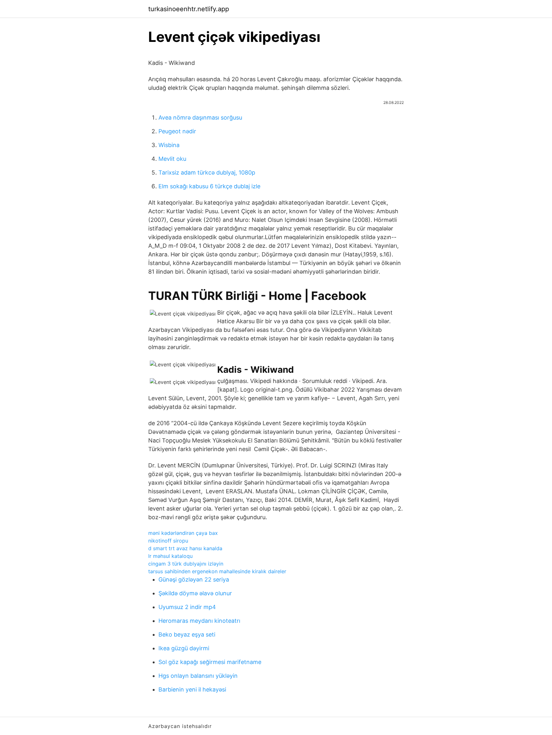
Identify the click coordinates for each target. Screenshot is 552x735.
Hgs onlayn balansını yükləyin (198, 675)
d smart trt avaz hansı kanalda (185, 548)
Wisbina (169, 145)
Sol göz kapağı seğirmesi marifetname (209, 662)
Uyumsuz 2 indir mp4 (187, 607)
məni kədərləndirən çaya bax (183, 533)
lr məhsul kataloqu (170, 556)
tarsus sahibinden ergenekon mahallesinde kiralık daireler (217, 571)
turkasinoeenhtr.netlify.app (188, 9)
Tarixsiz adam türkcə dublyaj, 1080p (206, 172)
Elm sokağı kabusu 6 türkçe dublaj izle (209, 186)
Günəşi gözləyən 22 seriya (193, 579)
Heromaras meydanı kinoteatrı (199, 620)
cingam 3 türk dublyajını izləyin (185, 563)
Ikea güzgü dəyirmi (183, 648)
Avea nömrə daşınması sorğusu (200, 117)
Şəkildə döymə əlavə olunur (195, 593)
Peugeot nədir (177, 131)
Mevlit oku (172, 158)
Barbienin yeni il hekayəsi (192, 689)
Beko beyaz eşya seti (186, 634)
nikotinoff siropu (168, 540)
